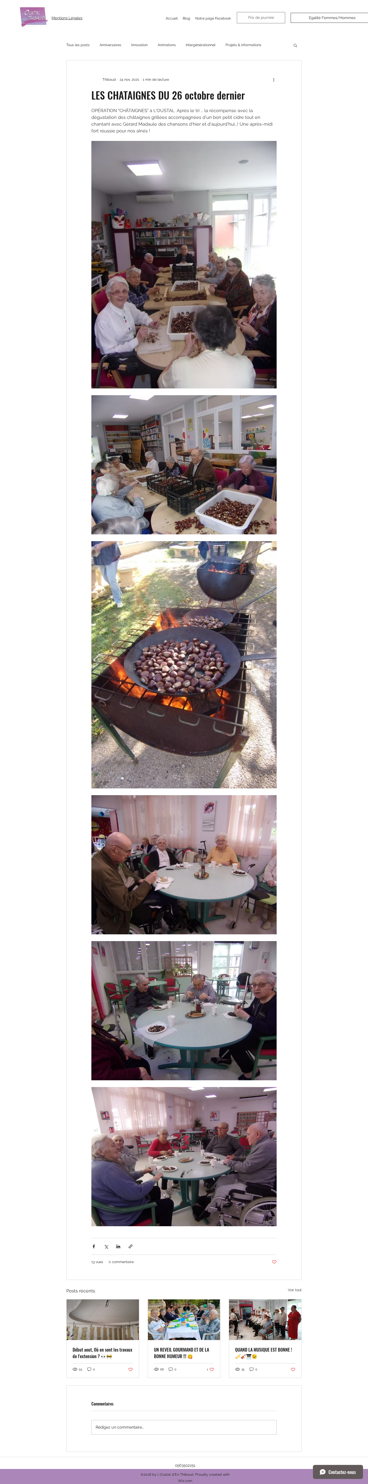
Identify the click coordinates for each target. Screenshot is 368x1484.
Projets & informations (243, 45)
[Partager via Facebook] (93, 1246)
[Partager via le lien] (130, 1246)
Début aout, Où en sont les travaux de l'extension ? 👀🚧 (102, 1352)
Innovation (139, 45)
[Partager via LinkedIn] (118, 1246)
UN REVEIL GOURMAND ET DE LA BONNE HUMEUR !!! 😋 (181, 1352)
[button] (295, 45)
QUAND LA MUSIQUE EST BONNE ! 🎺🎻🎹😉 (263, 1352)
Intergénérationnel (201, 45)
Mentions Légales (67, 18)
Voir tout (295, 1290)
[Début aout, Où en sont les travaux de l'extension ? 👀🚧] (103, 1319)
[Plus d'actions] (274, 79)
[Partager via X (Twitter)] (106, 1246)
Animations (167, 45)
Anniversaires (110, 45)
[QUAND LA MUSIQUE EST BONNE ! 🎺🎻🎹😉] (265, 1319)
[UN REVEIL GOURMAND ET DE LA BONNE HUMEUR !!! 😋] (184, 1319)
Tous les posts (78, 45)
